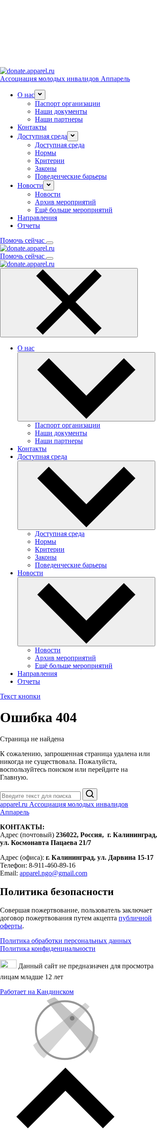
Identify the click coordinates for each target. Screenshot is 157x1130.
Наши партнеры (59, 119)
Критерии (50, 160)
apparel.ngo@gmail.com (53, 873)
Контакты (32, 127)
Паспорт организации (67, 103)
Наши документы (61, 111)
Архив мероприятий (65, 202)
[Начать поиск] (89, 794)
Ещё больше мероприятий (74, 210)
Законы (46, 168)
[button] (39, 95)
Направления (37, 217)
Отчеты (28, 225)
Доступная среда (60, 145)
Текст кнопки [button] (20, 696)
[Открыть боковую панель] (49, 242)
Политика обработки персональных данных (65, 940)
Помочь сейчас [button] (23, 240)
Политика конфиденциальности (48, 948)
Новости (48, 194)
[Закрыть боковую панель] (69, 302)
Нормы (45, 152)
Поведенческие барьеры (71, 176)
